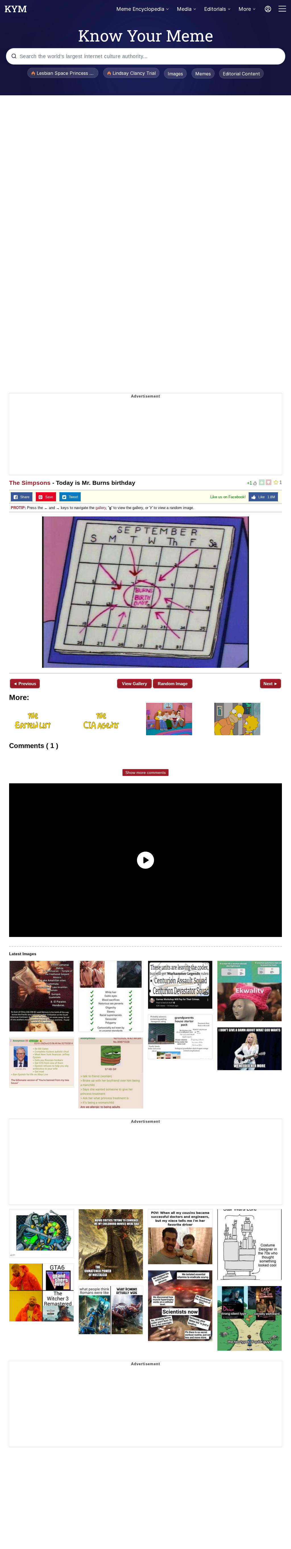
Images (175, 74)
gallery (100, 508)
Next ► (270, 683)
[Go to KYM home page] (16, 10)
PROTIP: (18, 508)
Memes (203, 74)
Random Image (173, 683)
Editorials (215, 9)
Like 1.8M (265, 497)
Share (24, 497)
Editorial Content (241, 74)
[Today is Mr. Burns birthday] (145, 592)
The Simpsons (30, 482)
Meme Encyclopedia (140, 9)
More (244, 9)
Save (48, 497)
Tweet (72, 497)
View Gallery (134, 683)
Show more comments (145, 772)
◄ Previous (24, 683)
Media (184, 9)
